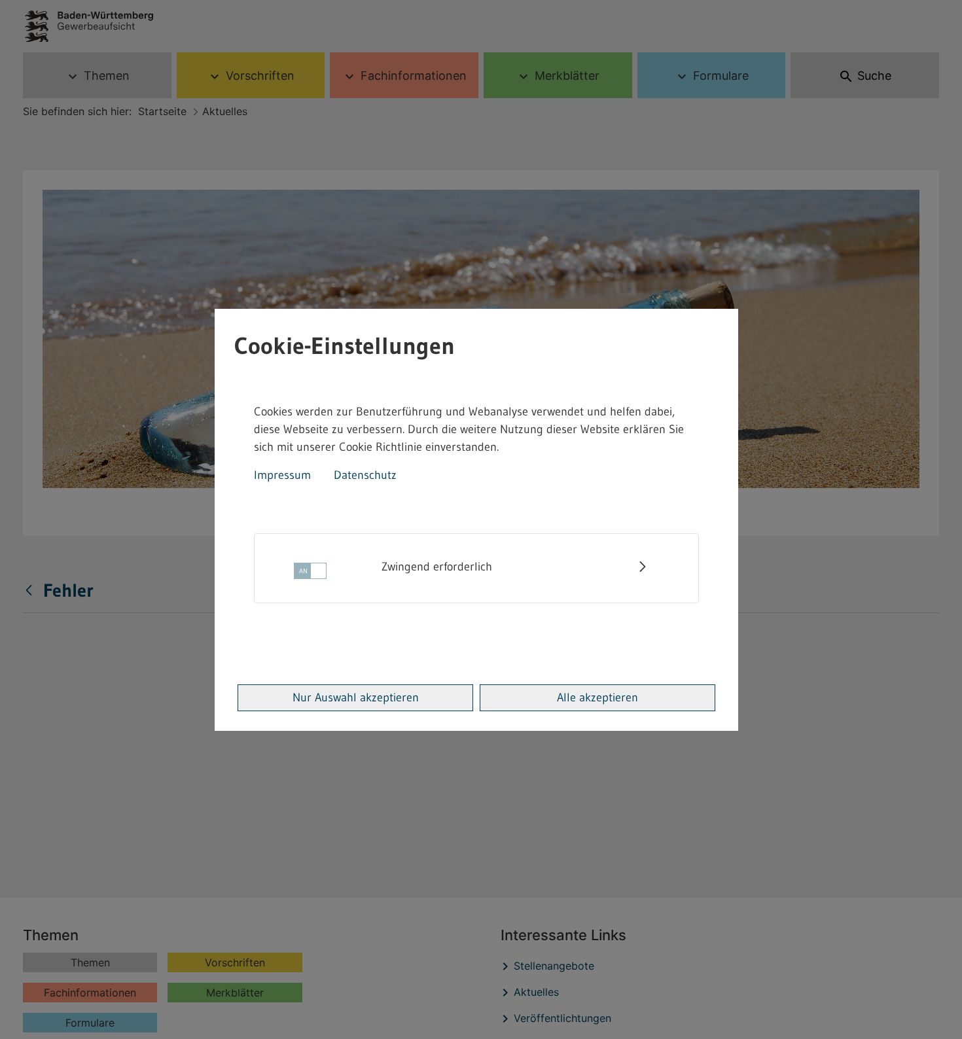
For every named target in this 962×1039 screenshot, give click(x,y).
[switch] (310, 575)
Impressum (282, 475)
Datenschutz (365, 475)
